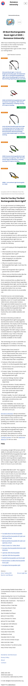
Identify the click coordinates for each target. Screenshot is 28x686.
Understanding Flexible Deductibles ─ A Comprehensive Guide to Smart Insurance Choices (14, 591)
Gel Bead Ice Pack (6, 634)
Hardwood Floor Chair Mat (9, 605)
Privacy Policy (5, 657)
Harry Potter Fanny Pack (8, 647)
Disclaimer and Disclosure (9, 655)
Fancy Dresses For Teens (8, 618)
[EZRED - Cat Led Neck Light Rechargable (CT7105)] (14, 175)
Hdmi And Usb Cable (7, 642)
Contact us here (6, 437)
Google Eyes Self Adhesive (9, 624)
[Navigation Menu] (25, 3)
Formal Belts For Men (7, 626)
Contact (3, 663)
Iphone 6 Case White (7, 616)
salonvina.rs (11, 685)
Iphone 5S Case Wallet (8, 621)
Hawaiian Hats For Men (8, 637)
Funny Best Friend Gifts (8, 632)
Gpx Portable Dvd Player (8, 613)
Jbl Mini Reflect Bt (6, 611)
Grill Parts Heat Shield (7, 629)
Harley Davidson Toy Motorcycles (11, 645)
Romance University (7, 414)
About (3, 660)
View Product (22, 81)
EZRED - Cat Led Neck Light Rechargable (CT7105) (13, 183)
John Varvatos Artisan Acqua (10, 640)
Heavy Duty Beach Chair (8, 608)
